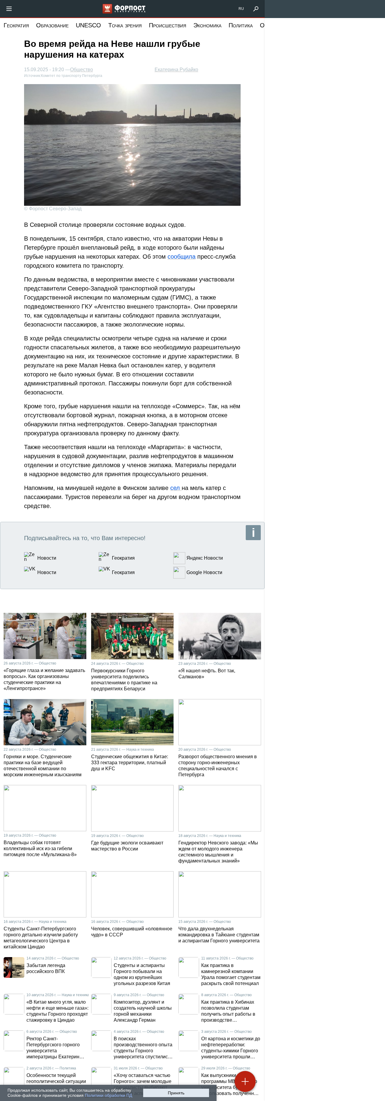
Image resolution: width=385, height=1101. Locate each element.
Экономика (207, 25)
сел (176, 488)
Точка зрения (125, 25)
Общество (81, 69)
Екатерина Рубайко (176, 69)
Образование (52, 25)
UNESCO (88, 25)
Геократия (16, 25)
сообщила (182, 256)
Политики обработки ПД (108, 1095)
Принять (176, 1092)
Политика (241, 25)
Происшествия (167, 25)
